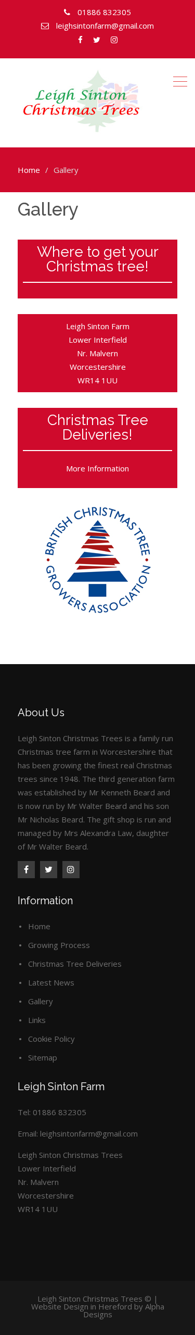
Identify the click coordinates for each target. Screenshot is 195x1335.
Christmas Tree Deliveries (75, 963)
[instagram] (71, 869)
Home (39, 926)
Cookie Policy (51, 1038)
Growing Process (59, 945)
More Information (97, 468)
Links (37, 1020)
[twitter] (48, 869)
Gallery (40, 1001)
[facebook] (26, 869)
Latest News (51, 982)
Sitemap (42, 1057)
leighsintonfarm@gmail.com (89, 1133)
